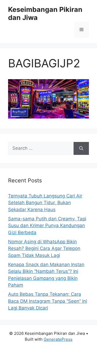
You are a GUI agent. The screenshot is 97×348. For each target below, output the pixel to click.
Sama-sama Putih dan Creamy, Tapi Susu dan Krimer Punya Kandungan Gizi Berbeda (47, 225)
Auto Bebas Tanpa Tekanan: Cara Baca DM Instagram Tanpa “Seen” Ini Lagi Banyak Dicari (47, 301)
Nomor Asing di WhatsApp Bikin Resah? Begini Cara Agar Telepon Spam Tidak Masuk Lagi (44, 248)
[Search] (81, 148)
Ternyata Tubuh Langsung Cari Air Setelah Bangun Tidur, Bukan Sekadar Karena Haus (45, 202)
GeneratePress (58, 339)
